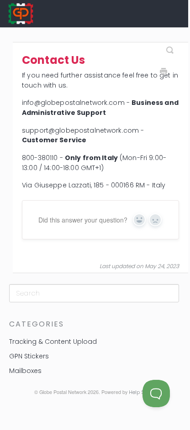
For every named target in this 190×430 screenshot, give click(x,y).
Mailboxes (25, 370)
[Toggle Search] (170, 46)
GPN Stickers (29, 356)
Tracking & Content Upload (53, 341)
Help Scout (141, 392)
